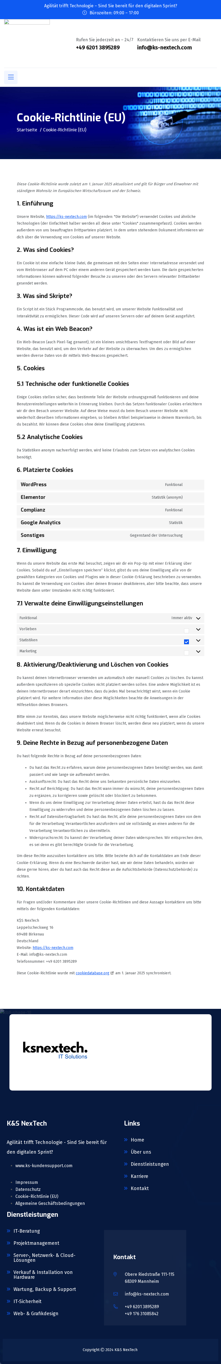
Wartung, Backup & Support (44, 1289)
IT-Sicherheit (27, 1301)
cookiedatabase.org (92, 973)
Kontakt (140, 1188)
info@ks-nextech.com (147, 1294)
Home (137, 1139)
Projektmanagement (36, 1243)
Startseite (27, 130)
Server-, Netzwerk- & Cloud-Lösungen (44, 1258)
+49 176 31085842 (141, 1313)
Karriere (139, 1176)
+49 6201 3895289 (142, 1306)
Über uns (141, 1152)
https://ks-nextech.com (66, 216)
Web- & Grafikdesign (35, 1313)
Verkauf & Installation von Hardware (43, 1275)
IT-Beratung (26, 1231)
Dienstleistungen (150, 1164)
